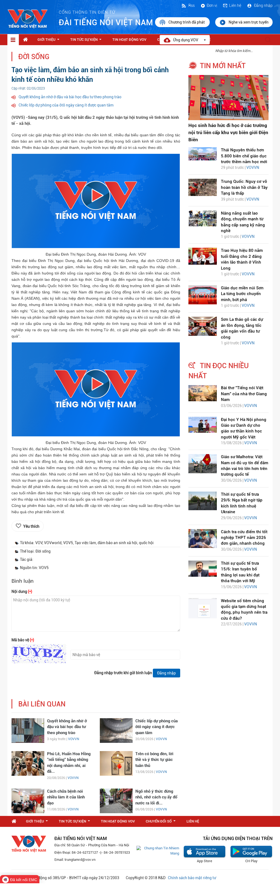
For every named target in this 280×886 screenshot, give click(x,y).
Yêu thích (31, 526)
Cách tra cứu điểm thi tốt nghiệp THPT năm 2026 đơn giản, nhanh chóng (244, 537)
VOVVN (73, 739)
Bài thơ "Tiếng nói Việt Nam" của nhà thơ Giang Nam (244, 393)
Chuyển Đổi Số (162, 822)
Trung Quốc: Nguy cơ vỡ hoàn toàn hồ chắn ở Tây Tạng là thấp (244, 187)
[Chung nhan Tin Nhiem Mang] (157, 851)
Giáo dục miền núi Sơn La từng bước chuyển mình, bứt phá (242, 293)
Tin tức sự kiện (87, 41)
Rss (191, 5)
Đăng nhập (263, 5)
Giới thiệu (49, 41)
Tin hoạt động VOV (129, 39)
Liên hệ (235, 5)
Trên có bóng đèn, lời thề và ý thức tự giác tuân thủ (154, 759)
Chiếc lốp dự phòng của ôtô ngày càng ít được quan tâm (66, 105)
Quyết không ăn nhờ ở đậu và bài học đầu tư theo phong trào (70, 97)
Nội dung (21, 591)
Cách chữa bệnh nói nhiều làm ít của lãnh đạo (66, 797)
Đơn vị (212, 5)
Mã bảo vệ (22, 640)
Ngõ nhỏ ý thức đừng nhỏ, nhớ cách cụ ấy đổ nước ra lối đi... (156, 797)
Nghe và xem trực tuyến (249, 22)
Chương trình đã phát (187, 22)
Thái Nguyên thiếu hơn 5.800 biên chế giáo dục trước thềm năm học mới (244, 156)
